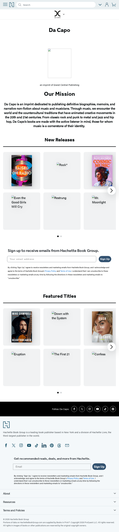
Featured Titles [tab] (59, 296)
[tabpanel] (59, 195)
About (6, 493)
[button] (64, 14)
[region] (59, 191)
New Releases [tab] (60, 140)
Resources (9, 502)
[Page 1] (58, 236)
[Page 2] (61, 236)
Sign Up (105, 259)
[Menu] (5, 4)
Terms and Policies (14, 510)
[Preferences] (100, 5)
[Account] (107, 4)
